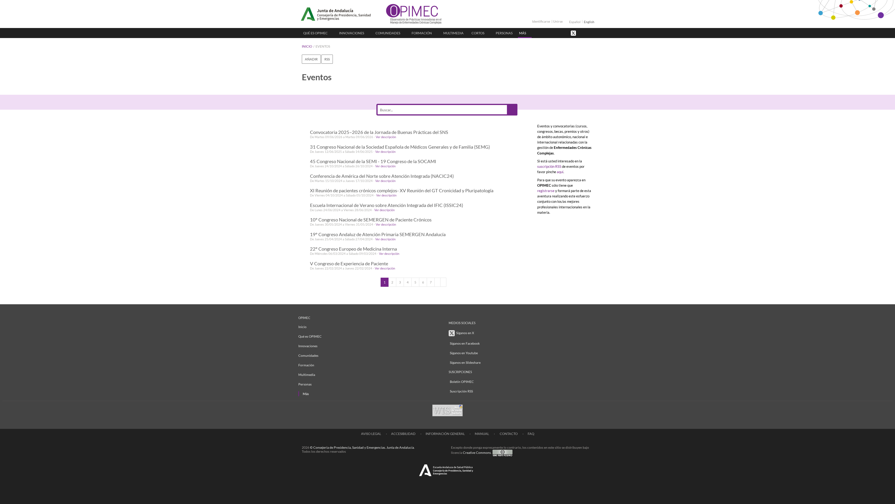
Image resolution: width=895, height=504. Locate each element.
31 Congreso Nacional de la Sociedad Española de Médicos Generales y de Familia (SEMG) (400, 147)
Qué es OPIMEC (315, 33)
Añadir (311, 59)
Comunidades (387, 33)
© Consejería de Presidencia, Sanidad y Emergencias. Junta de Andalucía (362, 447)
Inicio (307, 46)
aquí (560, 172)
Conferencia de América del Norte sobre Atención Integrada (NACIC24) (382, 176)
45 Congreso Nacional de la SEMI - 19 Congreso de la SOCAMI (373, 161)
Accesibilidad (403, 434)
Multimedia (453, 33)
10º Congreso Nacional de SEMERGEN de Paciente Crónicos (371, 219)
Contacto (508, 434)
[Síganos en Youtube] (586, 33)
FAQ (531, 434)
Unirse (558, 21)
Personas (504, 33)
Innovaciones (351, 33)
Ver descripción (386, 137)
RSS (327, 59)
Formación (422, 33)
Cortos (478, 33)
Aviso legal (371, 434)
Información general (445, 434)
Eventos (323, 46)
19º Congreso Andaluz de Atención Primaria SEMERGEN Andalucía (378, 234)
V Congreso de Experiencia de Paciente (349, 263)
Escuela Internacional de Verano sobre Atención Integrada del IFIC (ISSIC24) (386, 205)
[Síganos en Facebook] (581, 33)
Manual (482, 434)
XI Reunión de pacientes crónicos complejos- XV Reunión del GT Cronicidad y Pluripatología (401, 190)
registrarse (545, 191)
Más (522, 33)
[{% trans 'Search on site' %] (591, 33)
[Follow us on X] (573, 33)
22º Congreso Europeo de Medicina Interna (353, 249)
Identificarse (541, 21)
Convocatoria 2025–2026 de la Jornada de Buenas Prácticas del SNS (379, 132)
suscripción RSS (549, 166)
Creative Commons (477, 453)
